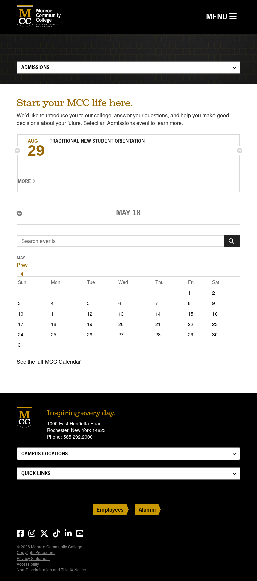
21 (158, 324)
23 (215, 324)
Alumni (147, 509)
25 (53, 334)
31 (20, 344)
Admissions (35, 67)
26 (89, 334)
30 (215, 334)
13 (121, 313)
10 (20, 313)
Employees (110, 509)
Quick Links (35, 473)
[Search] (232, 241)
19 (89, 324)
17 (20, 324)
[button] (17, 151)
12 (89, 313)
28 (158, 334)
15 (190, 313)
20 (121, 324)
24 (20, 334)
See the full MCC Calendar (49, 361)
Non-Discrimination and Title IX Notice (51, 569)
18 (53, 324)
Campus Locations (44, 453)
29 (190, 334)
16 (215, 313)
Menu (223, 16)
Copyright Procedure (36, 552)
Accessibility (28, 564)
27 (121, 334)
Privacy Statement (33, 558)
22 (190, 324)
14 (158, 313)
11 (53, 313)
